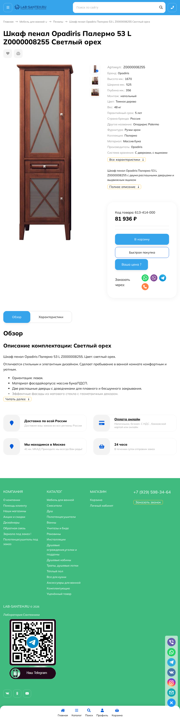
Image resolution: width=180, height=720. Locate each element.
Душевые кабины (59, 560)
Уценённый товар (59, 594)
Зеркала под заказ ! (17, 534)
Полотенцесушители (61, 516)
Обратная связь (14, 528)
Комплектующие (58, 588)
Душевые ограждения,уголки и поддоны (62, 549)
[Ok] (17, 693)
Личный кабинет (101, 505)
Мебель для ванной (32, 21)
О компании (11, 500)
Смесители (54, 505)
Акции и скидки (14, 516)
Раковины (54, 534)
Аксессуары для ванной (64, 582)
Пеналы (58, 21)
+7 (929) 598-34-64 (152, 492)
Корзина (96, 500)
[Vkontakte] (7, 693)
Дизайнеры (11, 522)
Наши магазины (14, 511)
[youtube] (27, 693)
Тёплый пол (55, 571)
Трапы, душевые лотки (62, 565)
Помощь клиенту (15, 505)
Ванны (51, 522)
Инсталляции (56, 539)
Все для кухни (56, 577)
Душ (50, 511)
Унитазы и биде (58, 528)
